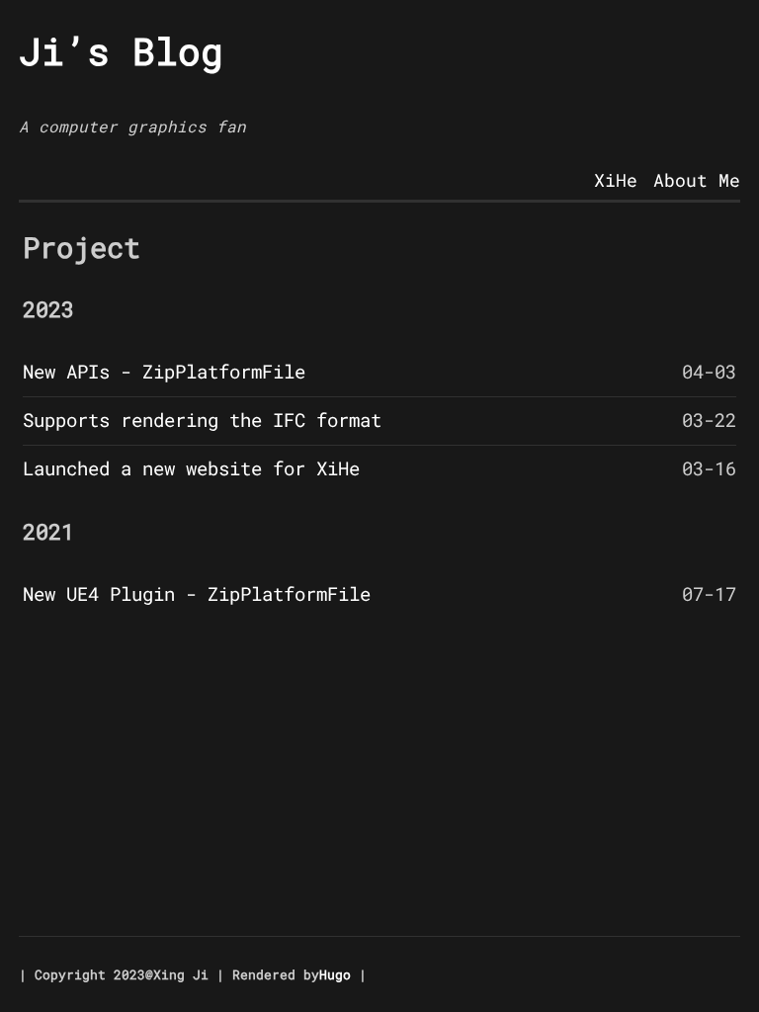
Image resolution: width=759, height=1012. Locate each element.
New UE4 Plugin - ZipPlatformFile (197, 593)
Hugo (335, 974)
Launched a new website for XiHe (191, 468)
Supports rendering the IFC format (202, 419)
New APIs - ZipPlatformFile (164, 371)
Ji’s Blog (121, 50)
